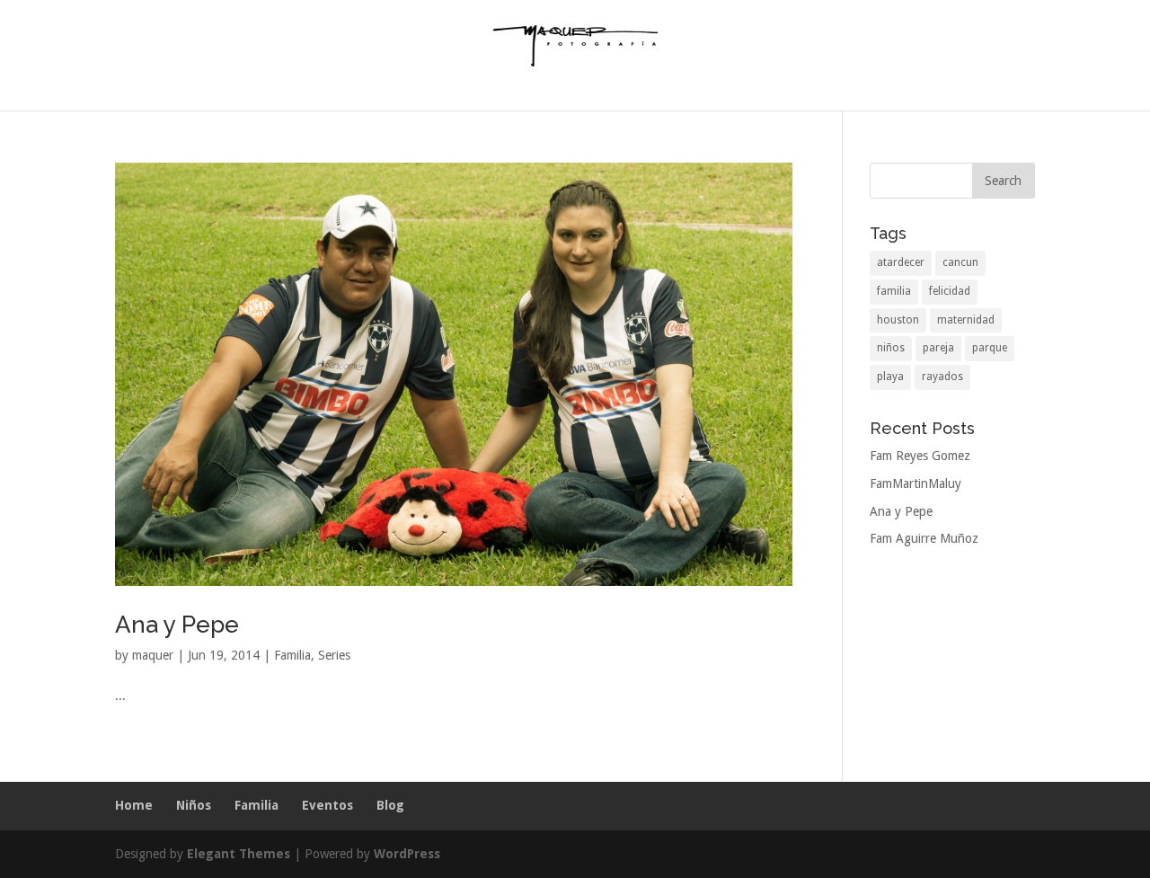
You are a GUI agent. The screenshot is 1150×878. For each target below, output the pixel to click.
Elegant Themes (238, 854)
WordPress (407, 854)
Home (134, 805)
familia (894, 291)
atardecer (900, 262)
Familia (292, 655)
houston (898, 320)
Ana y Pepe (177, 624)
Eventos (327, 805)
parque (989, 347)
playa (890, 376)
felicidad (949, 291)
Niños (193, 805)
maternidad (966, 320)
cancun (960, 262)
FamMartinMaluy (915, 483)
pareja (938, 347)
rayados (942, 376)
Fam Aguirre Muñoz (924, 538)
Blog (390, 805)
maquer (152, 655)
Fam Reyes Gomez (920, 455)
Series (334, 655)
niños (891, 347)
